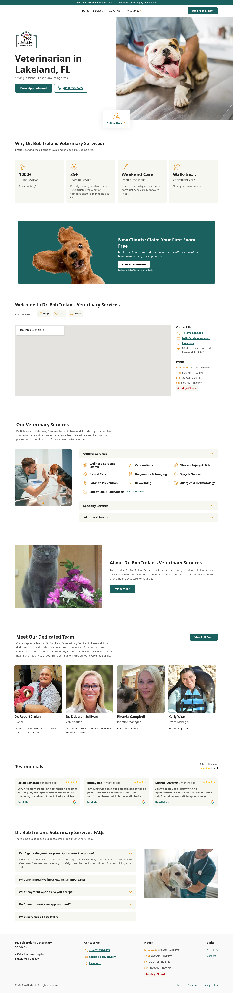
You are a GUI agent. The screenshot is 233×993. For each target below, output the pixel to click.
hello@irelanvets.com (102, 957)
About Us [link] (212, 950)
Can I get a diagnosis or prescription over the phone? (56, 853)
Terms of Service (187, 985)
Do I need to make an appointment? (45, 904)
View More (122, 589)
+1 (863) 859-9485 (99, 950)
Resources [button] (133, 10)
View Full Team (203, 637)
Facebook (95, 963)
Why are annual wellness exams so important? (52, 879)
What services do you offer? (38, 917)
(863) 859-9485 (73, 88)
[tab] (43, 503)
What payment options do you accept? (46, 892)
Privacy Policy (210, 985)
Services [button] (98, 10)
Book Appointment (202, 10)
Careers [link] (211, 956)
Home (85, 10)
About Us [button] (114, 10)
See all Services (135, 491)
